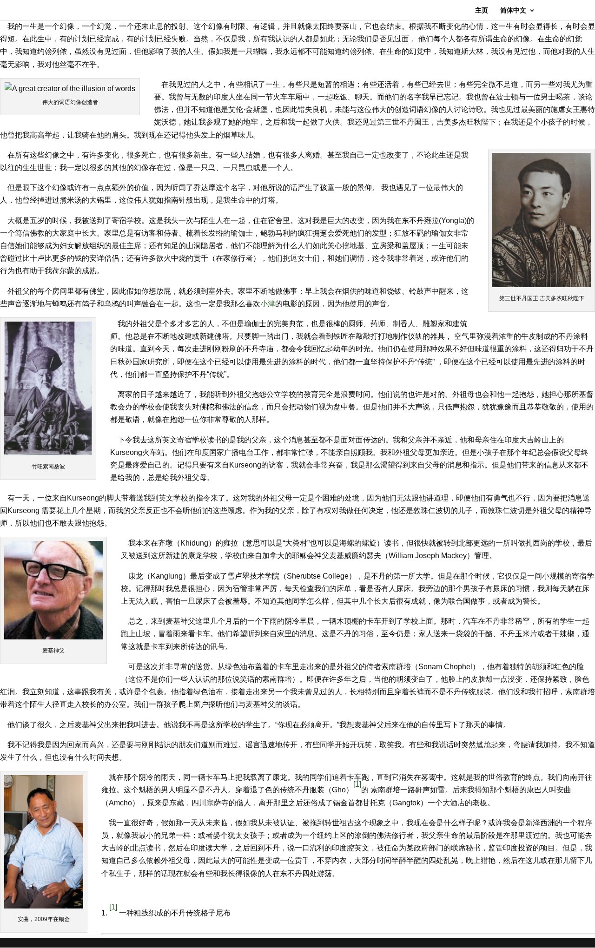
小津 (267, 304)
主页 (481, 10)
